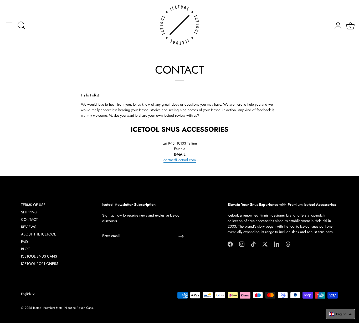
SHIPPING (29, 212)
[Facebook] (230, 243)
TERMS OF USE (33, 204)
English (26, 294)
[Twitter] (265, 243)
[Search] (21, 26)
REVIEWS (28, 226)
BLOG (25, 249)
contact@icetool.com (179, 159)
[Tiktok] (253, 243)
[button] (340, 314)
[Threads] (288, 243)
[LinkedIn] (276, 243)
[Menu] (9, 25)
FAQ (24, 241)
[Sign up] (181, 236)
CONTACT (29, 219)
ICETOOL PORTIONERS (39, 263)
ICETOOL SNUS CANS (39, 256)
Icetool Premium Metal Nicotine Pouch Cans (63, 307)
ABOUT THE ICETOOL (38, 234)
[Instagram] (241, 243)
